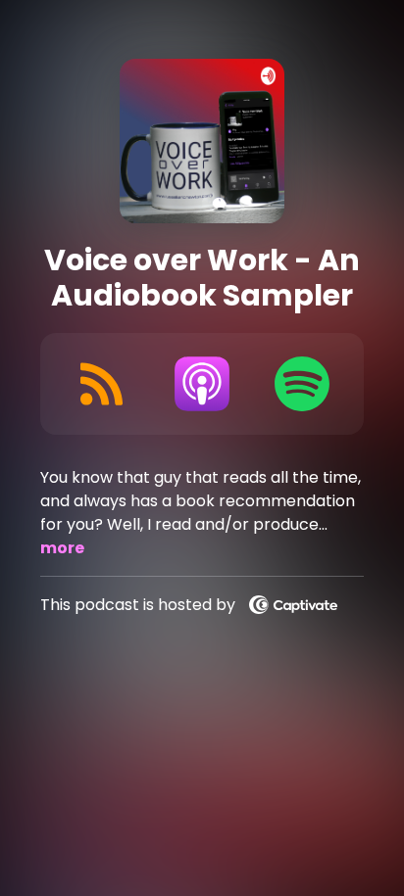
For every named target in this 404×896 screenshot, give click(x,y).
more (62, 548)
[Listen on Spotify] (302, 384)
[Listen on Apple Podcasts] (202, 384)
